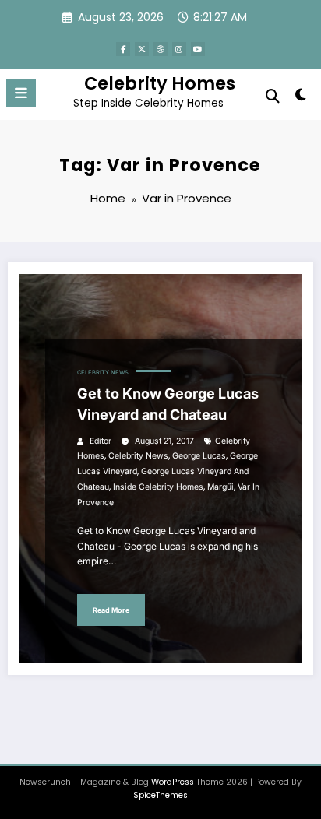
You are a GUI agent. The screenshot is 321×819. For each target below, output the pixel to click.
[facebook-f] (123, 49)
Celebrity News (103, 372)
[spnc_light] (301, 97)
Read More (111, 610)
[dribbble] (160, 49)
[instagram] (179, 49)
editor (100, 441)
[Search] (273, 96)
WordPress (172, 782)
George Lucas (199, 456)
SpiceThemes (160, 795)
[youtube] (198, 49)
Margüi (220, 487)
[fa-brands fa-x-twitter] (142, 49)
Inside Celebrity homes (158, 487)
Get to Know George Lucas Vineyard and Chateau (168, 404)
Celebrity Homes (159, 83)
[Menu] (21, 93)
